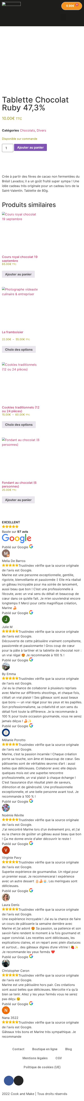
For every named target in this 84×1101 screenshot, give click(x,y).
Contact (18, 1049)
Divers (41, 130)
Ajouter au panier (30, 147)
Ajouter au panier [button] (18, 274)
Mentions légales (35, 1058)
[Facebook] (9, 1081)
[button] (63, 17)
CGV (58, 1058)
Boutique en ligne (44, 1049)
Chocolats (27, 130)
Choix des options (19, 349)
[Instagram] (18, 1081)
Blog (68, 1049)
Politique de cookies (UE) (42, 1067)
